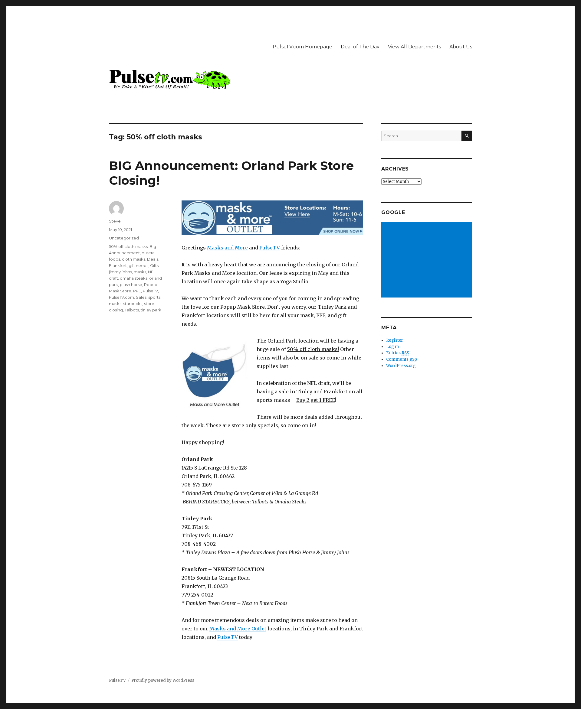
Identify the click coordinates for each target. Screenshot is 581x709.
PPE (137, 290)
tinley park (151, 309)
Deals (152, 259)
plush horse (131, 284)
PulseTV (269, 248)
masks (140, 271)
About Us (460, 47)
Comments (401, 359)
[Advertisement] (427, 260)
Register (394, 340)
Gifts (154, 265)
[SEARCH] (466, 136)
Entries (397, 353)
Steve (115, 221)
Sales (141, 297)
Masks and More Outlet (237, 629)
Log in (392, 346)
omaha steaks (133, 278)
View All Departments (414, 47)
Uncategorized (124, 238)
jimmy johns (120, 271)
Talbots (132, 309)
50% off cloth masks (128, 246)
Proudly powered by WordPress (162, 680)
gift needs (138, 265)
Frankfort (118, 265)
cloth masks (133, 259)
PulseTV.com (121, 297)
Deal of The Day (360, 47)
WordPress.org (401, 365)
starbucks (132, 303)
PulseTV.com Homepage (302, 47)
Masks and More (227, 248)
